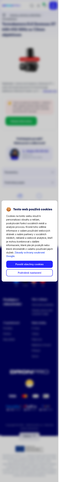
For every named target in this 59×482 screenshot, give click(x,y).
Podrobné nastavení (29, 272)
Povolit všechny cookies (29, 264)
